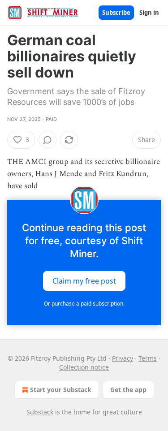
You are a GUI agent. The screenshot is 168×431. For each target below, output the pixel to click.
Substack (39, 412)
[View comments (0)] (47, 140)
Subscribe (116, 13)
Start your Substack (60, 389)
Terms (147, 358)
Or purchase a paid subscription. (84, 303)
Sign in (149, 13)
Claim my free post (84, 280)
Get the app (128, 389)
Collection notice (84, 367)
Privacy (122, 358)
